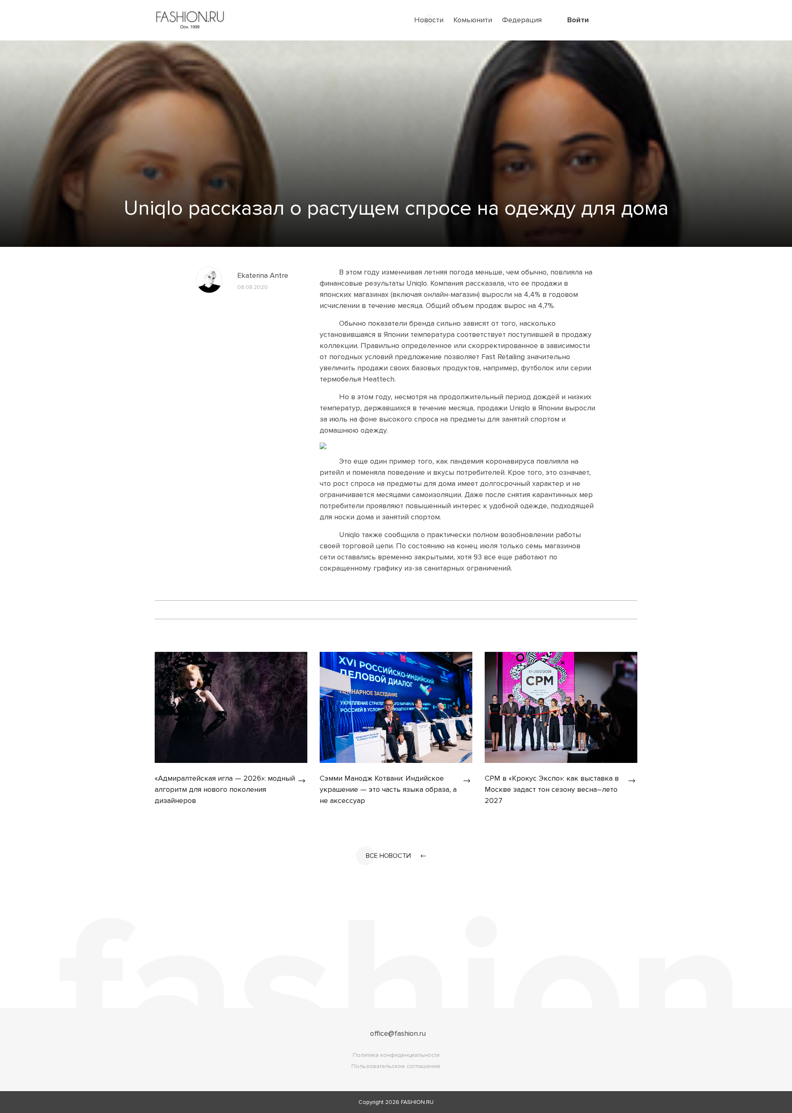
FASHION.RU (417, 1102)
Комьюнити (472, 19)
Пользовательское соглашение (396, 1066)
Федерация (522, 19)
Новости (428, 19)
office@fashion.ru (398, 1033)
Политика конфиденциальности (396, 1055)
